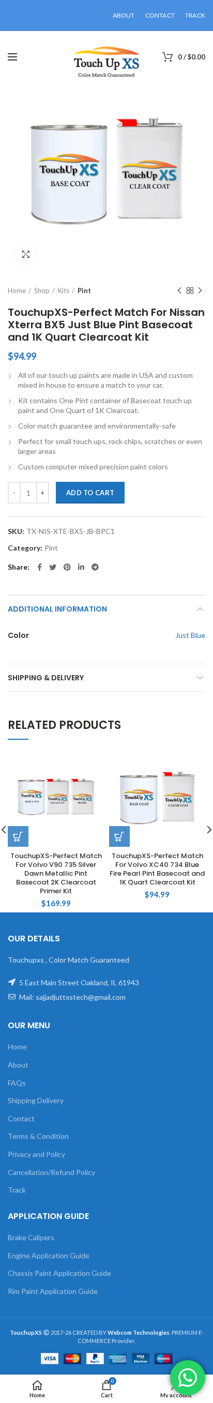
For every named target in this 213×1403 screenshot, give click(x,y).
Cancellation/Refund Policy (51, 1172)
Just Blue (190, 635)
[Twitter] (52, 567)
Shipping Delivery (36, 1100)
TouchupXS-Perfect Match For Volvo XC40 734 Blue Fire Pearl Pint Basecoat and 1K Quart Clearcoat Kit (157, 869)
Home (17, 290)
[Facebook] (39, 567)
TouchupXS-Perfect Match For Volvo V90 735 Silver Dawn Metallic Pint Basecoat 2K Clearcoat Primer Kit (56, 873)
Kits (63, 290)
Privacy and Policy (36, 1154)
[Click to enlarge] (26, 254)
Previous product (179, 290)
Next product (200, 290)
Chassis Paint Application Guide (59, 1273)
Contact (21, 1118)
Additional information (57, 609)
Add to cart (90, 493)
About (18, 1064)
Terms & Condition (38, 1136)
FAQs (17, 1082)
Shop (42, 290)
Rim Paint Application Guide (53, 1291)
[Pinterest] (67, 567)
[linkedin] (81, 567)
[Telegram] (95, 567)
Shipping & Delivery (46, 678)
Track (17, 1189)
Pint (84, 290)
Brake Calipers (31, 1237)
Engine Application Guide (48, 1255)
